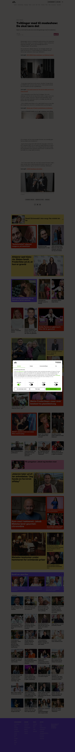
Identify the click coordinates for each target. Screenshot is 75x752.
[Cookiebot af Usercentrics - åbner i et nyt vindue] (56, 362)
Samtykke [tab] (19, 366)
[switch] (31, 384)
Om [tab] (56, 366)
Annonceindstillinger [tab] (44, 366)
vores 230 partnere (20, 371)
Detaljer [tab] (31, 366)
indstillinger (57, 375)
